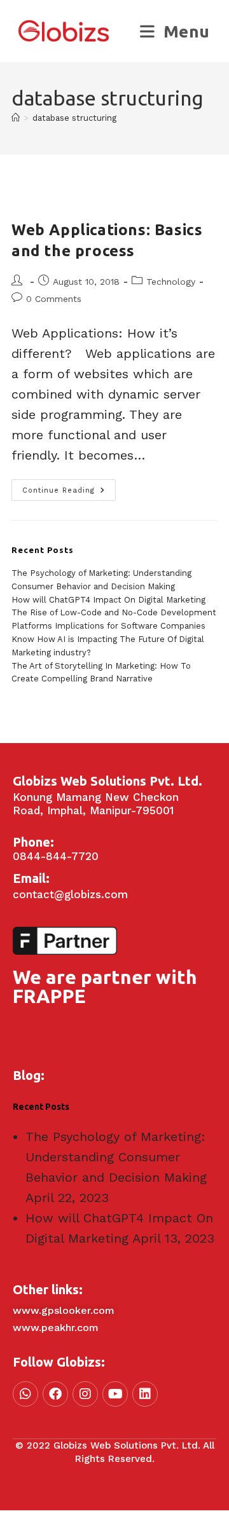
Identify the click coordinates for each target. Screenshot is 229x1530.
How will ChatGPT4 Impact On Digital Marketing (108, 599)
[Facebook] (55, 1394)
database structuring (74, 118)
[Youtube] (115, 1394)
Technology (170, 282)
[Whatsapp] (25, 1394)
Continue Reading (69, 487)
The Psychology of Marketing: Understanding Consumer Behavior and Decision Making (116, 1157)
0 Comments (53, 299)
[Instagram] (85, 1394)
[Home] (15, 118)
